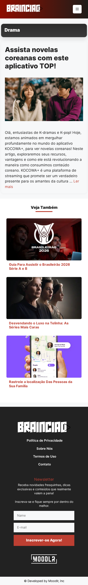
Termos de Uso (44, 456)
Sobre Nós (45, 449)
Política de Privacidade (45, 440)
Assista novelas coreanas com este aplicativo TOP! (37, 57)
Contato (44, 464)
